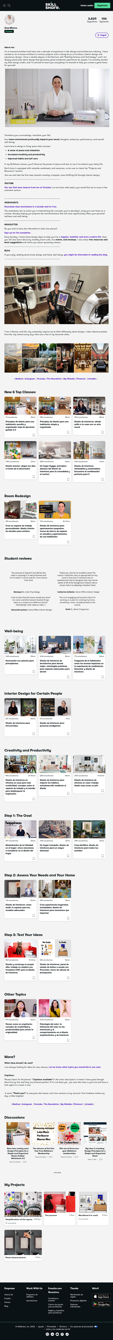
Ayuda (41, 1327)
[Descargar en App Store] (100, 1297)
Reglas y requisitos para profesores (56, 1312)
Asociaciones (31, 1301)
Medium (19, 379)
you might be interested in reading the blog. (86, 255)
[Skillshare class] (20, 406)
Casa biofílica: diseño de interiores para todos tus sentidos (86, 848)
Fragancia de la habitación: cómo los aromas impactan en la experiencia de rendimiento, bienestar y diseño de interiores (89, 666)
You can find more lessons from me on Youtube (27, 187)
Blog (6, 1306)
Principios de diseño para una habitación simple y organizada (54, 424)
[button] (4, 5)
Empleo (7, 1298)
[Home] (52, 5)
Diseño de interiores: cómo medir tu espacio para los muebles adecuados (18, 908)
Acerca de (8, 1295)
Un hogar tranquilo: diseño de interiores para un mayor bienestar (54, 848)
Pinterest (80, 379)
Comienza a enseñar (53, 1299)
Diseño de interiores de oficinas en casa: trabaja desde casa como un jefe (86, 783)
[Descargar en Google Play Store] (100, 1304)
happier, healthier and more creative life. (81, 237)
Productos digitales (78, 1301)
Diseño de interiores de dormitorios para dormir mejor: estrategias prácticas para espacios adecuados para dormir (55, 666)
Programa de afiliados (31, 1296)
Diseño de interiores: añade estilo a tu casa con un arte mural (87, 424)
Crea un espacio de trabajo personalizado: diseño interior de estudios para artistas (20, 528)
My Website (69, 379)
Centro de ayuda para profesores (55, 1305)
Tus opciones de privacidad (81, 1326)
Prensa (7, 1302)
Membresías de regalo (76, 1296)
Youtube (41, 379)
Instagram (30, 379)
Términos (63, 1327)
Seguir (103, 35)
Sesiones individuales (75, 1305)
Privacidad (51, 1327)
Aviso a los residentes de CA (58, 1329)
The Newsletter (54, 379)
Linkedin (91, 379)
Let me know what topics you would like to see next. (74, 1067)
